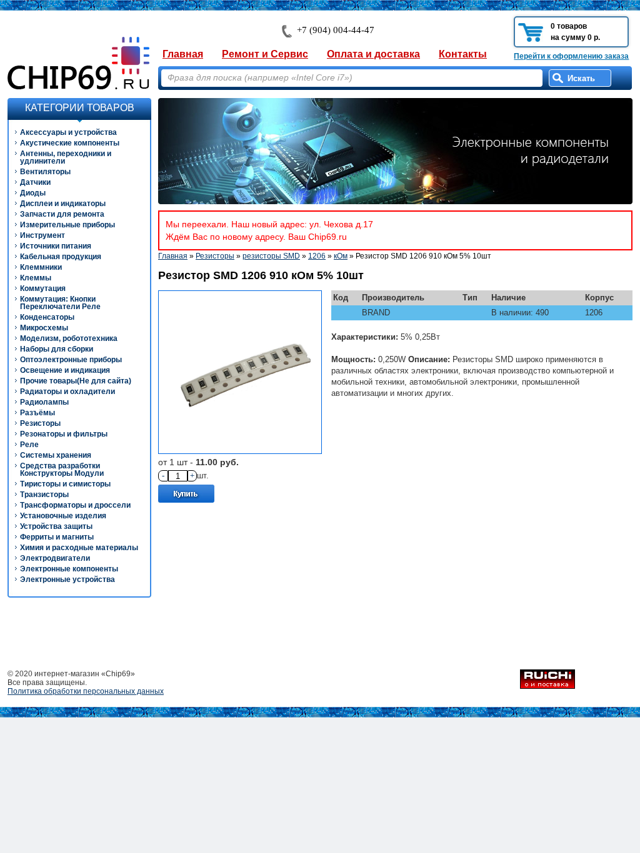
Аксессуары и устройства (68, 132)
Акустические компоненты (69, 143)
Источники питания (55, 246)
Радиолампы (44, 402)
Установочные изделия (63, 515)
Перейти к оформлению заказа (571, 56)
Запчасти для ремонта (62, 214)
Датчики (35, 182)
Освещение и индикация (65, 370)
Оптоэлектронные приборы (71, 359)
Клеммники (41, 267)
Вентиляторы (45, 171)
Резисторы (40, 423)
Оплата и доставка (373, 54)
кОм (341, 256)
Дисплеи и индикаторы (63, 203)
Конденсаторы (47, 317)
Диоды (33, 193)
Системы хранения (55, 455)
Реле (29, 444)
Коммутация (43, 288)
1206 (317, 256)
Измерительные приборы (67, 224)
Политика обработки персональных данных (86, 691)
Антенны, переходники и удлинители (65, 157)
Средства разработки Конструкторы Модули (62, 469)
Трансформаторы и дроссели (75, 505)
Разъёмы (37, 412)
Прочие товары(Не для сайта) (75, 381)
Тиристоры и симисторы (65, 484)
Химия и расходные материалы (79, 547)
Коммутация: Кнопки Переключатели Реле (60, 303)
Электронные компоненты (69, 569)
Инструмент (42, 235)
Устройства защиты (56, 526)
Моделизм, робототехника (69, 338)
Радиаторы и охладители (67, 391)
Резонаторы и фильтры (64, 434)
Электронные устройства (67, 579)
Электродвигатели (55, 558)
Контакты (463, 54)
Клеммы (35, 278)
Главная (182, 54)
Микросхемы (44, 327)
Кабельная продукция (60, 256)
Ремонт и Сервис (265, 54)
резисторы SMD (271, 256)
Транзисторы (44, 494)
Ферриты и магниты (57, 537)
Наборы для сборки (56, 349)
